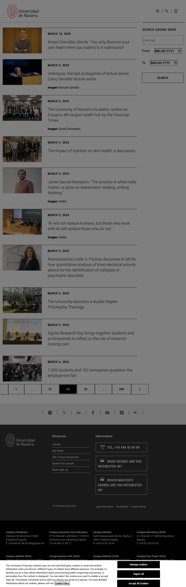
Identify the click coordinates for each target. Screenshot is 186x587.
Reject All (139, 574)
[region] (93, 573)
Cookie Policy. (62, 583)
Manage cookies (138, 564)
